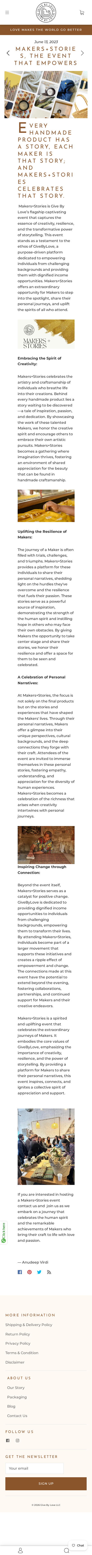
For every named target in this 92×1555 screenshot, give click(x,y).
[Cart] (82, 12)
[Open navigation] (10, 12)
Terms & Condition (21, 1353)
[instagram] (17, 1441)
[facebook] (8, 1441)
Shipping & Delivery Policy (28, 1325)
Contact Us (17, 1416)
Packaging (17, 1397)
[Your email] (34, 1468)
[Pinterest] (29, 1272)
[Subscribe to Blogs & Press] (49, 1272)
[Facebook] (20, 1272)
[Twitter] (39, 1272)
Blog (11, 1406)
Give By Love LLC (50, 1505)
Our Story (16, 1388)
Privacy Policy (17, 1343)
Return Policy (17, 1334)
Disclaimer (15, 1362)
